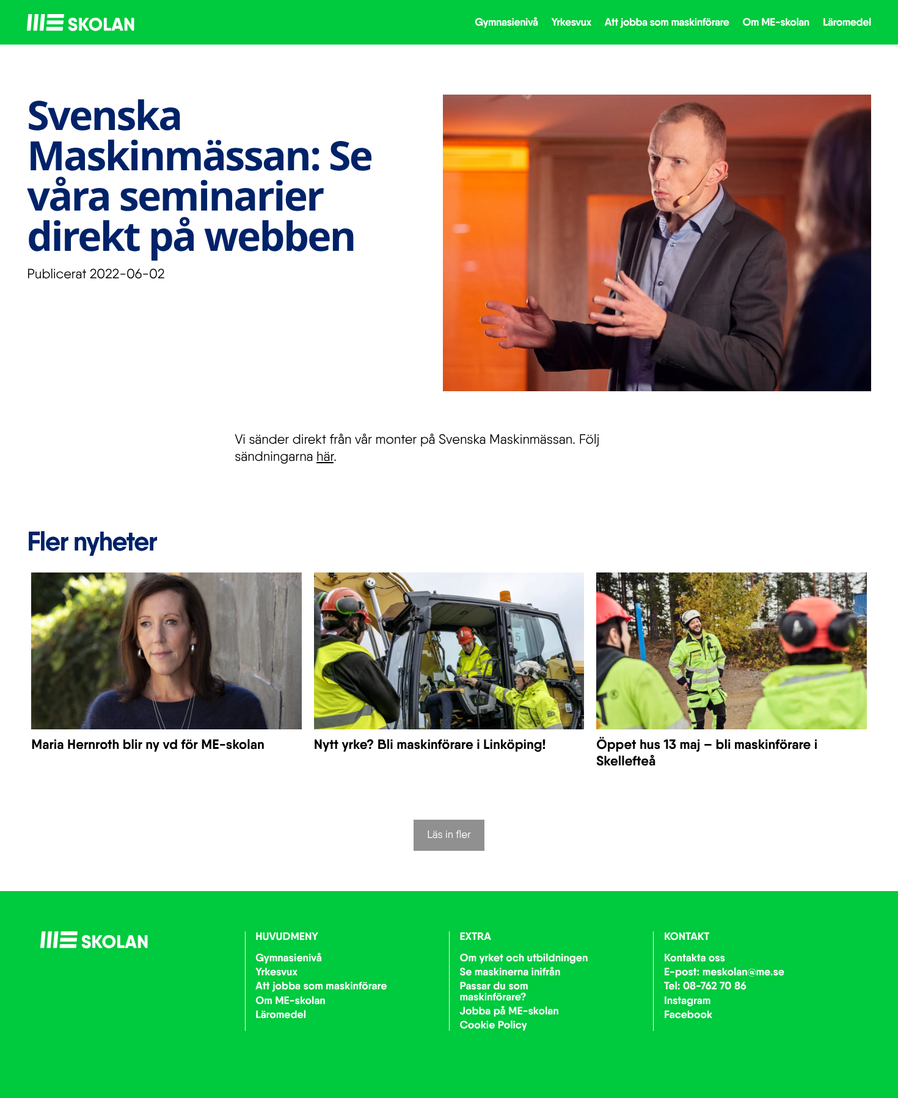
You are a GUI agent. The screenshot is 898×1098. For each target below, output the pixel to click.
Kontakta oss (694, 957)
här (325, 456)
